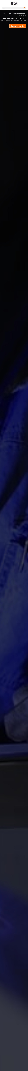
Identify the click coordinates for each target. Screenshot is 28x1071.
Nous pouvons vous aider (18, 26)
